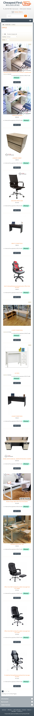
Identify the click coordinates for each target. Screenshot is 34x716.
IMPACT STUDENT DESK (17, 243)
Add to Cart (17, 82)
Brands (24, 710)
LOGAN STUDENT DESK (17, 416)
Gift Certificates (17, 710)
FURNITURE (8, 24)
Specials (4, 710)
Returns (29, 710)
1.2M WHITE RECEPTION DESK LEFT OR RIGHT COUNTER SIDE (17, 72)
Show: (3, 39)
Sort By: (4, 37)
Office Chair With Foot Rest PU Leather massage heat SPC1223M (17, 631)
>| (8, 691)
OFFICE (13, 24)
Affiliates (10, 710)
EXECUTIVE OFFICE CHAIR (17, 200)
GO (25, 16)
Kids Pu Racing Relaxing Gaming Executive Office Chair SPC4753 (17, 286)
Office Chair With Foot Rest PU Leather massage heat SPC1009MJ (17, 587)
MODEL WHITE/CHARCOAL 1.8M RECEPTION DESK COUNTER (17, 459)
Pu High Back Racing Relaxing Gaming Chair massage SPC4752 (17, 675)
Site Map (13, 711)
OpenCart (13, 713)
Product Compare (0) (12, 34)
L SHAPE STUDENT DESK (17, 330)
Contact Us (19, 711)
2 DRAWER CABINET (17, 158)
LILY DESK (17, 373)
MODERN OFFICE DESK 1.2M (17, 544)
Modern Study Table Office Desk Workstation (17, 501)
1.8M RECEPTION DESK (17, 115)
